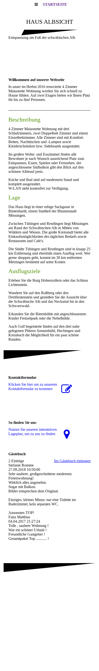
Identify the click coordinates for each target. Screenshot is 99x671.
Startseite (55, 4)
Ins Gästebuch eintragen (72, 461)
